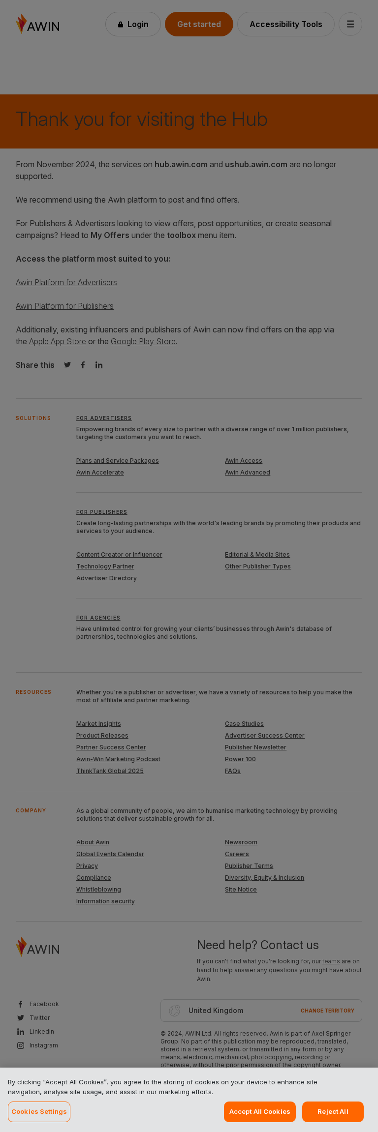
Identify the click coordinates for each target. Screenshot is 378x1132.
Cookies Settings (39, 1111)
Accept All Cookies (259, 1111)
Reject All (332, 1111)
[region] (189, 1100)
